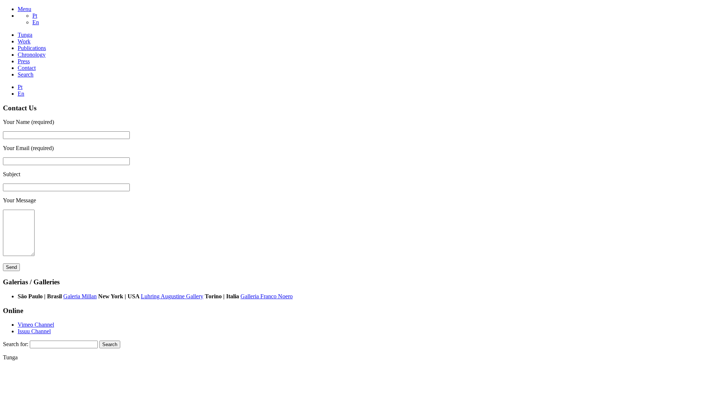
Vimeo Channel (36, 324)
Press (24, 61)
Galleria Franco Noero (266, 296)
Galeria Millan (80, 296)
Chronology (32, 54)
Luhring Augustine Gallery (172, 296)
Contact (27, 68)
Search (25, 74)
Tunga (25, 35)
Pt (34, 16)
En (35, 22)
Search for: (15, 344)
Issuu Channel (34, 331)
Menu (24, 9)
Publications (32, 48)
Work (24, 41)
